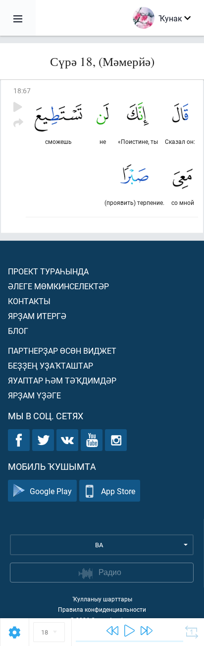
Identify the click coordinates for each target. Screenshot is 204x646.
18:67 (22, 90)
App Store (118, 491)
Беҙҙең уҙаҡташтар (50, 365)
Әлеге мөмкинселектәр (58, 286)
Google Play (51, 491)
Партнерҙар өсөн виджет (62, 350)
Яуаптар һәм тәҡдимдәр (62, 380)
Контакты (29, 301)
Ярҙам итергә (37, 316)
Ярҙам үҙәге (34, 395)
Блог (18, 330)
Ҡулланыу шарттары (102, 599)
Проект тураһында (48, 271)
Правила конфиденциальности (102, 609)
